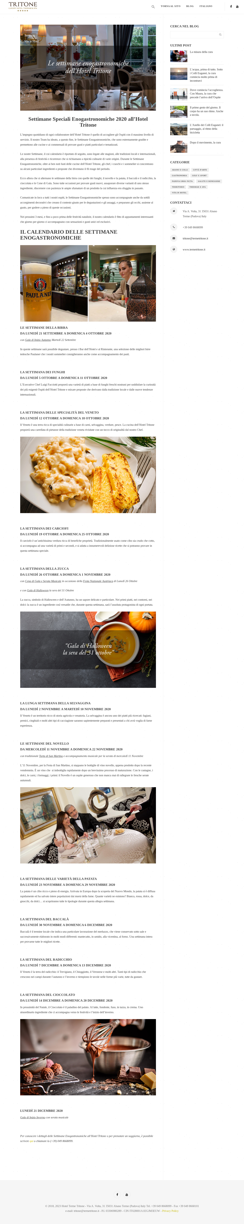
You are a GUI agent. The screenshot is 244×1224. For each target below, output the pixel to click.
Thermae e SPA (198, 187)
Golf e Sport (199, 176)
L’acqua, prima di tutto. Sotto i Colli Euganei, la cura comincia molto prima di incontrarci (206, 75)
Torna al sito (171, 6)
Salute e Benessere (209, 181)
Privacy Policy (170, 1210)
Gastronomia (31, 29)
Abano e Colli (180, 170)
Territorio (29, 35)
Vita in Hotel (31, 41)
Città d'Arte (200, 170)
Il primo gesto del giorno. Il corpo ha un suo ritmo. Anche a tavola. (206, 111)
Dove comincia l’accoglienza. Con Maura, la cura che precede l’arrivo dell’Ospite (206, 93)
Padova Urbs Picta (182, 181)
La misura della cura (201, 51)
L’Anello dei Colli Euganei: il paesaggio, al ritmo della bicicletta (206, 128)
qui (31, 1141)
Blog (190, 6)
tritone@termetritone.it (195, 238)
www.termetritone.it (194, 249)
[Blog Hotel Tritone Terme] (34, 6)
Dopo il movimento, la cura (205, 142)
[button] (153, 7)
